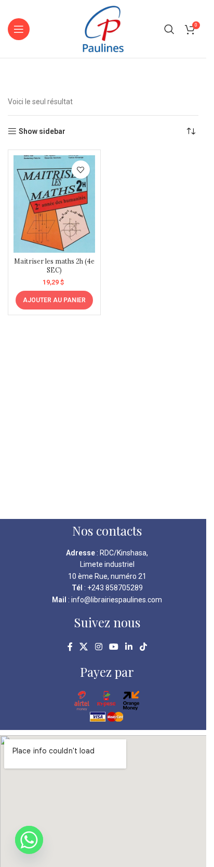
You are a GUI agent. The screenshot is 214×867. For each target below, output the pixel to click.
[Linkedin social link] (129, 647)
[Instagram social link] (98, 647)
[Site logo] (103, 28)
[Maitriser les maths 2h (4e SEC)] (54, 204)
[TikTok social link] (143, 647)
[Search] (169, 29)
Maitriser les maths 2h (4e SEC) (54, 266)
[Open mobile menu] (19, 29)
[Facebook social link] (70, 647)
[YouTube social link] (113, 647)
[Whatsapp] (29, 840)
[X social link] (83, 647)
